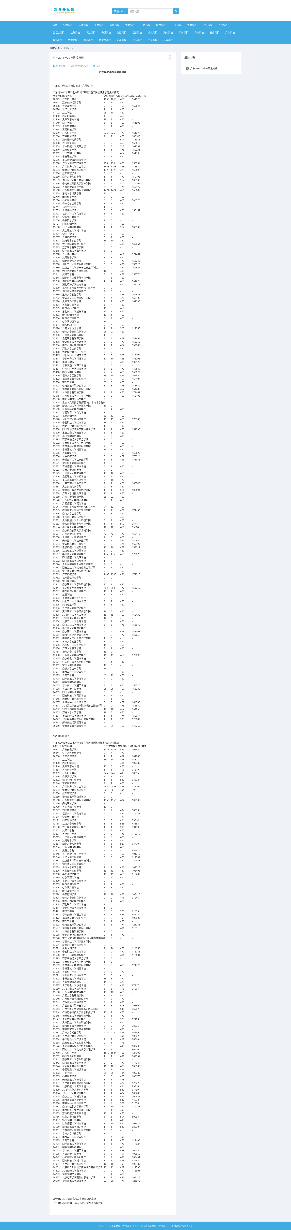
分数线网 (60, 65)
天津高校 (83, 24)
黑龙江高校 (58, 32)
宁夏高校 (152, 40)
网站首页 (55, 48)
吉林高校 (223, 24)
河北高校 (130, 24)
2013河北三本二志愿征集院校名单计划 (82, 1202)
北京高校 (68, 24)
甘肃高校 (72, 40)
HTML (67, 48)
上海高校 (99, 24)
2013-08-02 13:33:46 (81, 65)
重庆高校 (114, 24)
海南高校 (57, 40)
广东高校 (230, 32)
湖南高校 (168, 32)
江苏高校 (75, 32)
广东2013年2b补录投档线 (202, 68)
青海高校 (88, 40)
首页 (55, 24)
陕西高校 (161, 24)
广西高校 (137, 40)
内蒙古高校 (105, 40)
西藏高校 (168, 40)
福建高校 (137, 32)
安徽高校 (106, 32)
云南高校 (214, 32)
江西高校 (121, 32)
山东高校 (176, 24)
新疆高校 (121, 40)
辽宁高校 (207, 24)
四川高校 (183, 32)
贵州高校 (199, 32)
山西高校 (145, 24)
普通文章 (119, 11)
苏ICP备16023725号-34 (180, 1225)
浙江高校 (90, 32)
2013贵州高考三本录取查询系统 (79, 1198)
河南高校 (192, 24)
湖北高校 (152, 32)
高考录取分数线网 (120, 1225)
